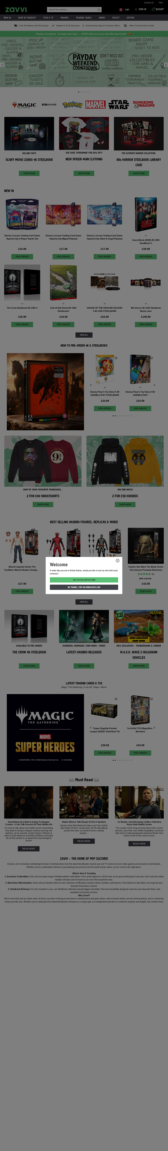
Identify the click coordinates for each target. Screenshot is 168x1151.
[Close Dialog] (117, 560)
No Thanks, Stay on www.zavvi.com (84, 587)
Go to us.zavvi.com (84, 580)
